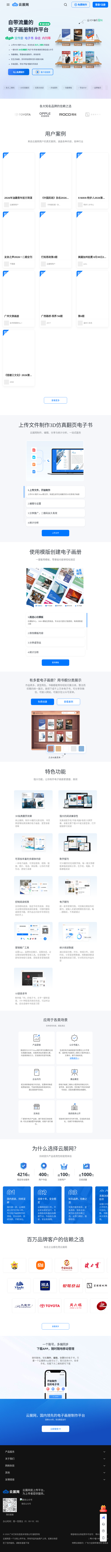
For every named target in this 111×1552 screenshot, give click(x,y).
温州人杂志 (88, 323)
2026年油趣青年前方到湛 (18, 197)
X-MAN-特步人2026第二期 (93, 197)
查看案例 (68, 702)
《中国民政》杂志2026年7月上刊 (59, 197)
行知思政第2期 (49, 257)
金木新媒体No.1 (16, 323)
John (85, 264)
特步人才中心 (89, 204)
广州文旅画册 (11, 316)
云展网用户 (14, 204)
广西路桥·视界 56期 (52, 316)
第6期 (81, 316)
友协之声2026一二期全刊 (18, 257)
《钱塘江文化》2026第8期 (19, 375)
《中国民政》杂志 (53, 204)
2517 (49, 323)
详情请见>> (74, 1058)
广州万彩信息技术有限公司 (20, 1534)
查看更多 (55, 400)
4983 (12, 382)
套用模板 (55, 663)
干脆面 (12, 264)
